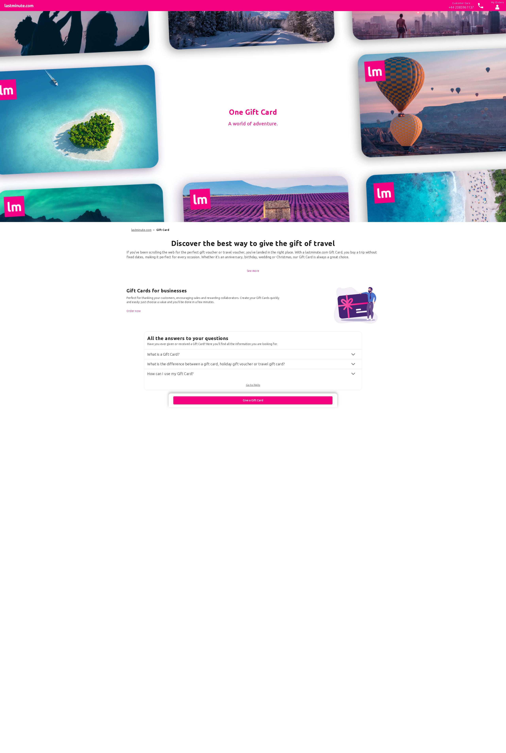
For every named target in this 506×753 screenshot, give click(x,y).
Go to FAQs (253, 385)
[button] (253, 354)
